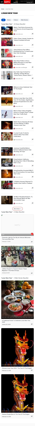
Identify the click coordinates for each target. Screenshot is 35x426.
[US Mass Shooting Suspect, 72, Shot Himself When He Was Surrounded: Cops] (7, 200)
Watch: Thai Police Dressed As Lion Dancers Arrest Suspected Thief (23, 29)
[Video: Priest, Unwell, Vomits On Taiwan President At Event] (7, 42)
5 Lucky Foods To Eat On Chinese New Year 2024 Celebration (21, 134)
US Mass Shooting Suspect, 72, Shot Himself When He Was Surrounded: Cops (23, 198)
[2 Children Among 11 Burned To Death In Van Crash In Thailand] (7, 185)
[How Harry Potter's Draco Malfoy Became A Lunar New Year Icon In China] (7, 64)
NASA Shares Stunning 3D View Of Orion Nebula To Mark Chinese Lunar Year (23, 123)
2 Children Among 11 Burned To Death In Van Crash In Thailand (23, 182)
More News (17, 208)
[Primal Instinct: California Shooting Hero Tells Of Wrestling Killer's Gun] (7, 162)
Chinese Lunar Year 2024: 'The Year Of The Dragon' (17, 368)
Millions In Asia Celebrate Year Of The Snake (23, 88)
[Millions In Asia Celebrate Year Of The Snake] (7, 90)
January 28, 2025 (6, 324)
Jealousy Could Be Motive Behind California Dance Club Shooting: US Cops (22, 149)
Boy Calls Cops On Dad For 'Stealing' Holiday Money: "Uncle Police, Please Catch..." (23, 73)
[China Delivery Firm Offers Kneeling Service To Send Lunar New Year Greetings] (7, 53)
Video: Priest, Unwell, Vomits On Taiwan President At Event (23, 39)
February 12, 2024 (6, 370)
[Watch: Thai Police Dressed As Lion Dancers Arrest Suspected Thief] (7, 31)
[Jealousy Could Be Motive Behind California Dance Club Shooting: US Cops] (7, 151)
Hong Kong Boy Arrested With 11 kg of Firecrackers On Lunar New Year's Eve (24, 172)
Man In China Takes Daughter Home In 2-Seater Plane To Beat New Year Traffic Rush (23, 112)
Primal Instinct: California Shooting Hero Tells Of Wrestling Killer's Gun (24, 161)
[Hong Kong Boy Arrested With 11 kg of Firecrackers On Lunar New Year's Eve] (7, 174)
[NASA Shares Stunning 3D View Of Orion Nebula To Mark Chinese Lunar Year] (7, 125)
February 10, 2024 (6, 416)
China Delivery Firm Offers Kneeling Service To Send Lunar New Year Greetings (23, 51)
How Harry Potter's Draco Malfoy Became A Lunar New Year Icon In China (22, 62)
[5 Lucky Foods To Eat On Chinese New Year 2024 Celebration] (7, 136)
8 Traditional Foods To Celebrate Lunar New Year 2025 (16, 321)
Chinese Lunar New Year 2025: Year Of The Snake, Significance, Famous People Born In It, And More (24, 100)
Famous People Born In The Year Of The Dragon (15, 414)
